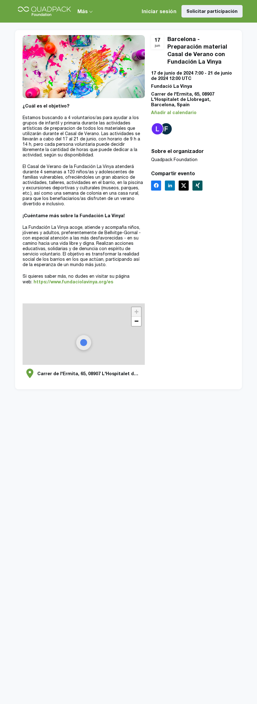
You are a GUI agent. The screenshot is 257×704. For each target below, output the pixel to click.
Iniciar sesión (159, 11)
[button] (174, 112)
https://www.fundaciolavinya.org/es (73, 281)
